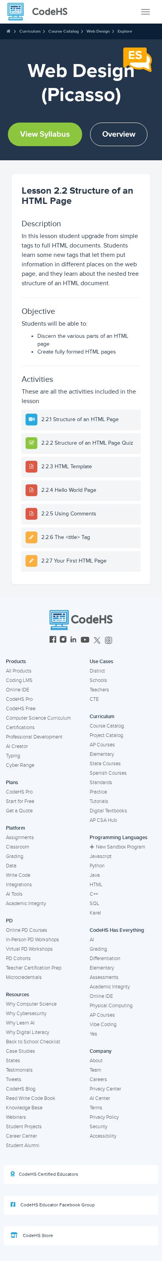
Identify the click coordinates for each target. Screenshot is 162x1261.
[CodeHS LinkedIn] (73, 640)
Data (11, 866)
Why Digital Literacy (27, 1032)
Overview (118, 134)
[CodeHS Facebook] (53, 640)
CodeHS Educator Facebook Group (57, 1205)
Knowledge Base (24, 1108)
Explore (125, 31)
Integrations (19, 885)
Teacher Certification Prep (33, 968)
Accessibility (103, 1136)
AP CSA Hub (103, 820)
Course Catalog (63, 31)
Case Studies (20, 1051)
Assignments (20, 837)
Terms (96, 1108)
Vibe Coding (103, 1024)
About (96, 1061)
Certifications (20, 727)
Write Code (18, 875)
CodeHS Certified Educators (48, 1174)
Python (97, 866)
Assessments (104, 977)
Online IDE (17, 690)
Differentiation (105, 958)
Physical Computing (111, 1006)
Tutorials (99, 801)
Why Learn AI (20, 1023)
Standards (101, 782)
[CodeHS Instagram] (63, 640)
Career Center (21, 1136)
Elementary (102, 754)
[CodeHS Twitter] (97, 640)
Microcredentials (24, 977)
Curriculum (29, 31)
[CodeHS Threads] (108, 640)
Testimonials (19, 1070)
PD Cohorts (18, 958)
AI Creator (17, 746)
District (97, 671)
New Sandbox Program (120, 847)
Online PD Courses (26, 930)
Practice (98, 792)
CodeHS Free (20, 709)
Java (95, 875)
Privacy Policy (104, 1117)
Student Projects (24, 1127)
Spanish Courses (108, 773)
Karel (95, 913)
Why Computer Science (31, 1004)
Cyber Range (20, 765)
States (13, 1061)
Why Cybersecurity (26, 1013)
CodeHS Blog (20, 1089)
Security (98, 1127)
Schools (98, 680)
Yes (93, 1034)
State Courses (105, 764)
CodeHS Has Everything (117, 930)
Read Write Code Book (30, 1098)
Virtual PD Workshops (29, 949)
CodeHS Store (37, 1236)
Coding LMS (19, 680)
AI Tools (14, 894)
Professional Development (34, 737)
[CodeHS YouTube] (85, 640)
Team (95, 1070)
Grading (14, 856)
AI (92, 940)
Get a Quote (19, 811)
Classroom (17, 847)
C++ (94, 894)
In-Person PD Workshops (32, 940)
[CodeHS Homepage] (40, 12)
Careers (98, 1079)
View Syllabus (45, 134)
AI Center (100, 1098)
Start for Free (20, 801)
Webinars (16, 1117)
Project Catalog (106, 735)
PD (9, 921)
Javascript (101, 856)
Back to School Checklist (33, 1042)
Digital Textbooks (108, 811)
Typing (13, 756)
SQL (94, 903)
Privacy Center (105, 1089)
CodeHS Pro (19, 699)
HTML (96, 885)
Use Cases (101, 661)
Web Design (98, 31)
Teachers (99, 690)
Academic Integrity (26, 903)
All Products (18, 671)
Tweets (13, 1079)
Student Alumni (22, 1145)
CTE (94, 699)
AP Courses (102, 745)
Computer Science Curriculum (38, 718)
